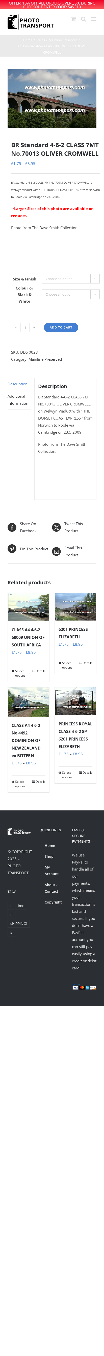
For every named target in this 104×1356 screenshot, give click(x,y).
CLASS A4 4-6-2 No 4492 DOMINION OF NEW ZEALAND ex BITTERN (26, 740)
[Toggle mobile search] (83, 19)
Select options (20, 673)
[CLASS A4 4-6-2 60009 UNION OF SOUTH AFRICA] (28, 607)
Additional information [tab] (18, 400)
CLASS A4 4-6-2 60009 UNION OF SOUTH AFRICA (28, 637)
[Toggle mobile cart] (73, 19)
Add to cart (61, 327)
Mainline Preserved (45, 359)
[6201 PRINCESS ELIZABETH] (75, 606)
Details (40, 671)
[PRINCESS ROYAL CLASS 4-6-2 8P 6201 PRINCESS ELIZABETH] (75, 701)
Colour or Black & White (24, 294)
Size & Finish (24, 278)
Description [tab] (18, 383)
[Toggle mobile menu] (93, 19)
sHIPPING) (18, 923)
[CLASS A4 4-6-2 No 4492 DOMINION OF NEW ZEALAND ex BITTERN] (28, 701)
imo (21, 905)
